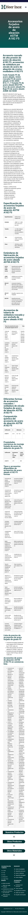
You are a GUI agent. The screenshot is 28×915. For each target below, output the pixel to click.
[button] (26, 7)
